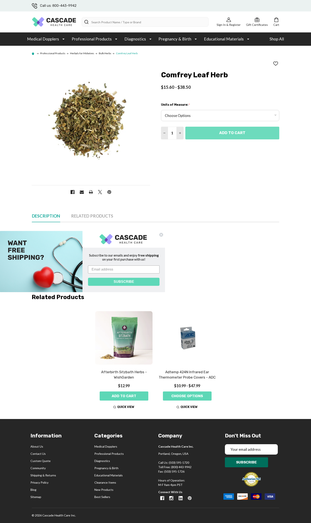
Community (38, 468)
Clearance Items (105, 482)
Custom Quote (40, 461)
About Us (36, 446)
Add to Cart (232, 132)
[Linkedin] (180, 498)
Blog (33, 489)
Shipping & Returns (43, 475)
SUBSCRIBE (124, 281)
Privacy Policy (39, 482)
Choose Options (187, 396)
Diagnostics (135, 38)
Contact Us (38, 453)
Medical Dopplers (43, 38)
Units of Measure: (175, 105)
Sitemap (35, 497)
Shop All (277, 38)
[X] (100, 192)
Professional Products (92, 38)
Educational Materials (224, 38)
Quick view (125, 407)
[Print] (91, 192)
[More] (63, 38)
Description (46, 215)
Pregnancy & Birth (174, 38)
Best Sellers (102, 497)
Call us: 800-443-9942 (58, 6)
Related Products (92, 215)
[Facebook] (72, 192)
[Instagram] (171, 498)
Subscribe (246, 462)
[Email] (82, 192)
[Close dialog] (161, 235)
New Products (103, 489)
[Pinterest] (109, 192)
